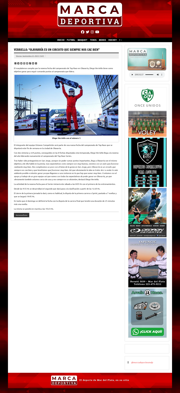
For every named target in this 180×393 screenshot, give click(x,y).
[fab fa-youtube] (97, 32)
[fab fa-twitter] (87, 32)
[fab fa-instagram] (92, 32)
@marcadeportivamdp (142, 362)
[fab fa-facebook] (82, 32)
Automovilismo (21, 215)
